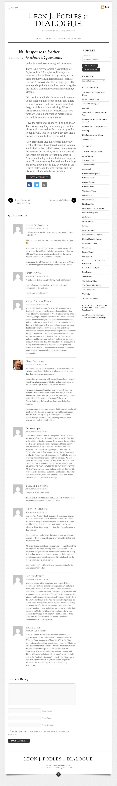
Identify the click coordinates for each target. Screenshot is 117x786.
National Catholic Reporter (92, 239)
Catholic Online (88, 186)
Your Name (47, 711)
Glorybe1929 (33, 429)
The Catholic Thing (89, 281)
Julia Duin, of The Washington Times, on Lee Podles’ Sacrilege (94, 316)
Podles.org (74, 38)
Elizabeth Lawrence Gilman (92, 135)
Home (39, 38)
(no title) (85, 108)
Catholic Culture (88, 178)
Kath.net (85, 226)
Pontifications (87, 256)
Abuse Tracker (87, 156)
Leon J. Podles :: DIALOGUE (57, 765)
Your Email (47, 718)
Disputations (87, 195)
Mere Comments (88, 230)
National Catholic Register (92, 234)
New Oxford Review (89, 243)
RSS (107, 7)
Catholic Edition (88, 182)
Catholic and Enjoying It (91, 173)
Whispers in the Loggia (90, 298)
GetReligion (86, 217)
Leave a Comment (38, 177)
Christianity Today (89, 191)
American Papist (88, 164)
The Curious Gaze (88, 289)
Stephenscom (87, 276)
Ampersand (86, 169)
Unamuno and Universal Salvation (94, 126)
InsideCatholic (87, 221)
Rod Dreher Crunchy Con (91, 268)
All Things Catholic (89, 160)
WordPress (52, 768)
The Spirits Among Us (90, 103)
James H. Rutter (88, 139)
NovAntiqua (86, 248)
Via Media (86, 294)
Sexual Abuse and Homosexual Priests (20, 202)
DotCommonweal (88, 199)
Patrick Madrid (87, 252)
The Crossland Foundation (91, 285)
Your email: (86, 56)
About (61, 38)
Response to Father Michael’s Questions (44, 55)
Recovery (85, 130)
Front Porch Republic (90, 212)
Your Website (48, 725)
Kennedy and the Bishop (62, 200)
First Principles (88, 204)
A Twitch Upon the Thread (92, 151)
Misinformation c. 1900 (90, 99)
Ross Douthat (87, 272)
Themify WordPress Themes (66, 768)
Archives (50, 38)
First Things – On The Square (93, 208)
